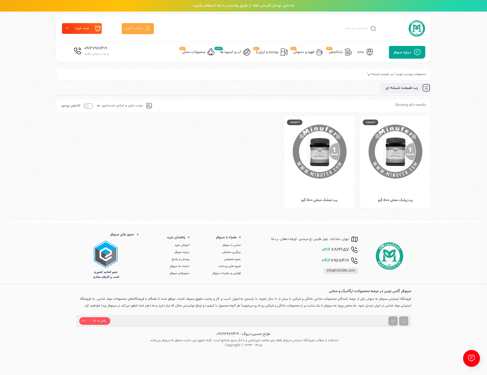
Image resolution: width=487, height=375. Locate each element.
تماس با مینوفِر (231, 245)
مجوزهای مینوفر (179, 273)
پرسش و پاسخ (180, 259)
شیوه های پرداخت (229, 266)
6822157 (335, 250)
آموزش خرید (181, 245)
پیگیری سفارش (231, 252)
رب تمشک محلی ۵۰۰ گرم (319, 200)
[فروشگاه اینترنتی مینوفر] (416, 28)
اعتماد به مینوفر (179, 266)
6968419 (335, 260)
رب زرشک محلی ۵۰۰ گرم (395, 200)
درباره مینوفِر (181, 252)
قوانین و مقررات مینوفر (226, 273)
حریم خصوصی (232, 259)
